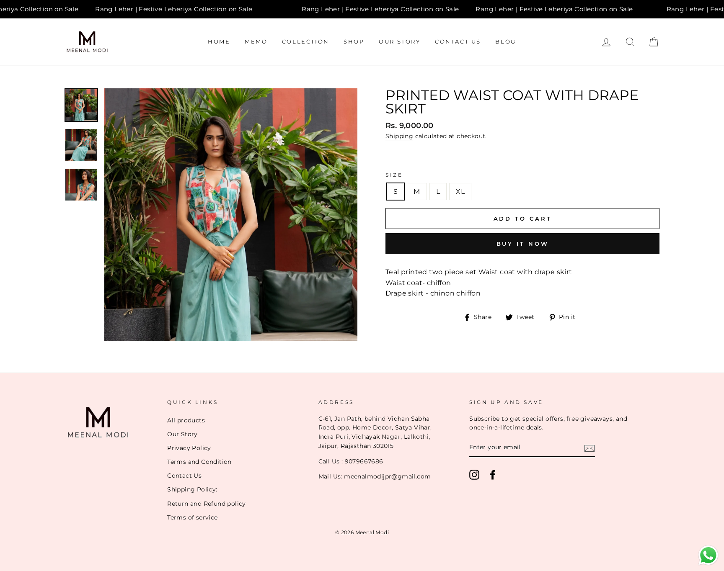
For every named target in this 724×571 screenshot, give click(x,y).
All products (186, 420)
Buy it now (522, 243)
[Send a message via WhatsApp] (708, 555)
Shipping (399, 136)
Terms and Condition (199, 461)
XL (460, 191)
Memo (256, 41)
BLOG (505, 41)
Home (219, 41)
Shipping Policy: (192, 489)
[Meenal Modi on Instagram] (474, 475)
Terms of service (192, 517)
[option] (230, 214)
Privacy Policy (189, 448)
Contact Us (184, 475)
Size (394, 175)
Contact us (458, 41)
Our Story (399, 41)
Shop (354, 41)
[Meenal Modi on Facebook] (493, 475)
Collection (305, 41)
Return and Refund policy (206, 503)
